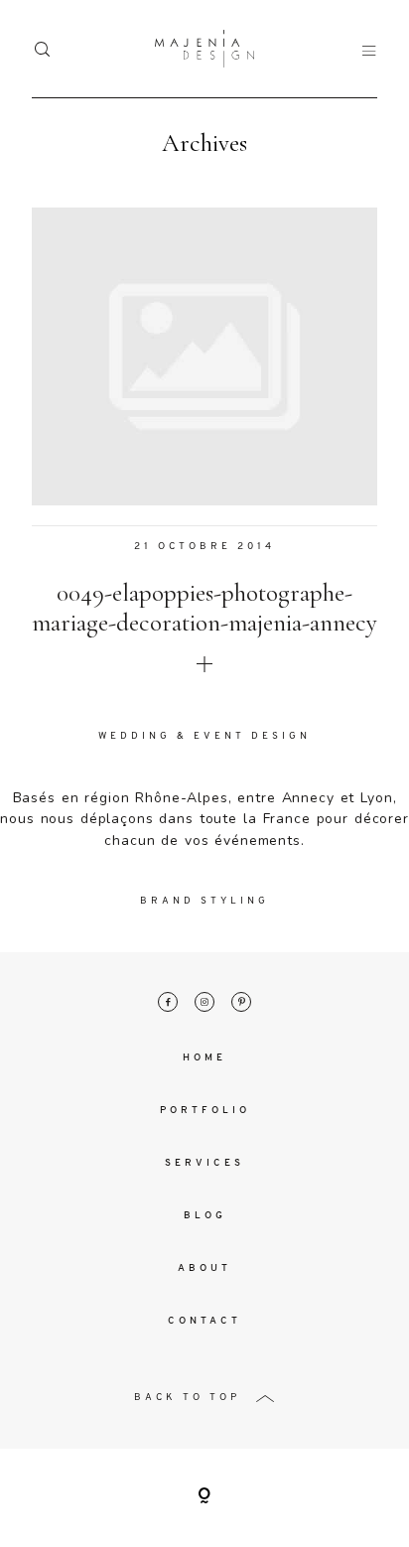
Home (204, 1058)
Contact (204, 1321)
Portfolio (205, 1110)
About (204, 1268)
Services (204, 1163)
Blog (205, 1215)
